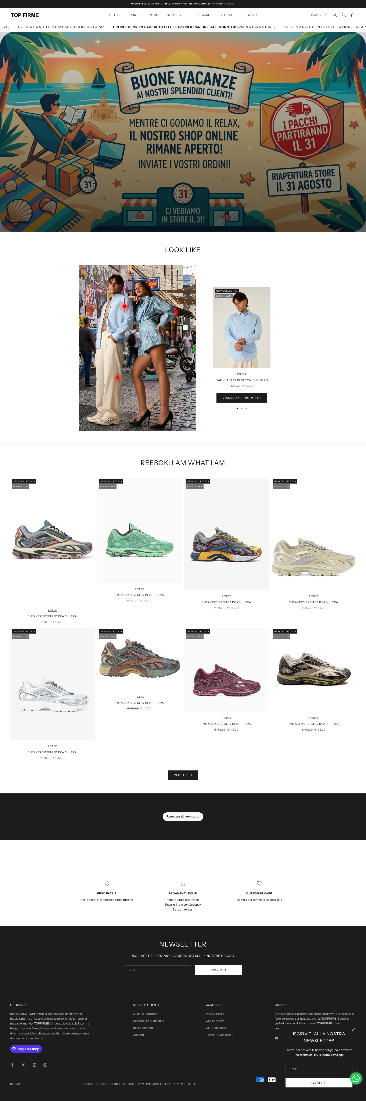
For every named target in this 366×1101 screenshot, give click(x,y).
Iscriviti (318, 1082)
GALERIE (242, 374)
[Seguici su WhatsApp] (45, 1065)
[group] (183, 132)
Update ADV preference (180, 1084)
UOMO (153, 15)
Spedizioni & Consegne (148, 1021)
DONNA (135, 15)
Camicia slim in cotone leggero (242, 380)
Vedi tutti (183, 775)
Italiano (316, 14)
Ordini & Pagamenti (146, 1014)
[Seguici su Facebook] (12, 1065)
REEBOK (52, 610)
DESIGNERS (175, 15)
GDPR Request (216, 1028)
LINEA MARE (201, 15)
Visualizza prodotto (242, 397)
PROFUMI (225, 15)
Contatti (138, 1035)
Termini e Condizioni (219, 1035)
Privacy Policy (215, 1014)
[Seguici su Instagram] (34, 1065)
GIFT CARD (248, 15)
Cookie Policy (215, 1021)
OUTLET (115, 15)
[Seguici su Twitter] (23, 1065)
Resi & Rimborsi (143, 1028)
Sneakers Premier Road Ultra (52, 616)
